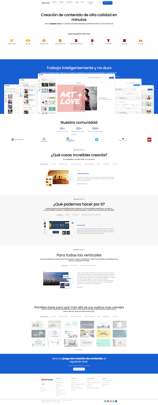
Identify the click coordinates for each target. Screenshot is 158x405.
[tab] (44, 163)
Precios (82, 2)
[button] (107, 3)
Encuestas (124, 44)
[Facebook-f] (108, 401)
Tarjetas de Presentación (76, 43)
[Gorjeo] (113, 401)
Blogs (92, 43)
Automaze (140, 44)
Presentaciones (12, 43)
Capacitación (108, 43)
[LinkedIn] (105, 401)
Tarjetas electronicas (60, 43)
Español (43, 384)
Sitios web (27, 44)
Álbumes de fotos (44, 43)
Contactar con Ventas (90, 2)
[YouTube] (111, 401)
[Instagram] (116, 401)
